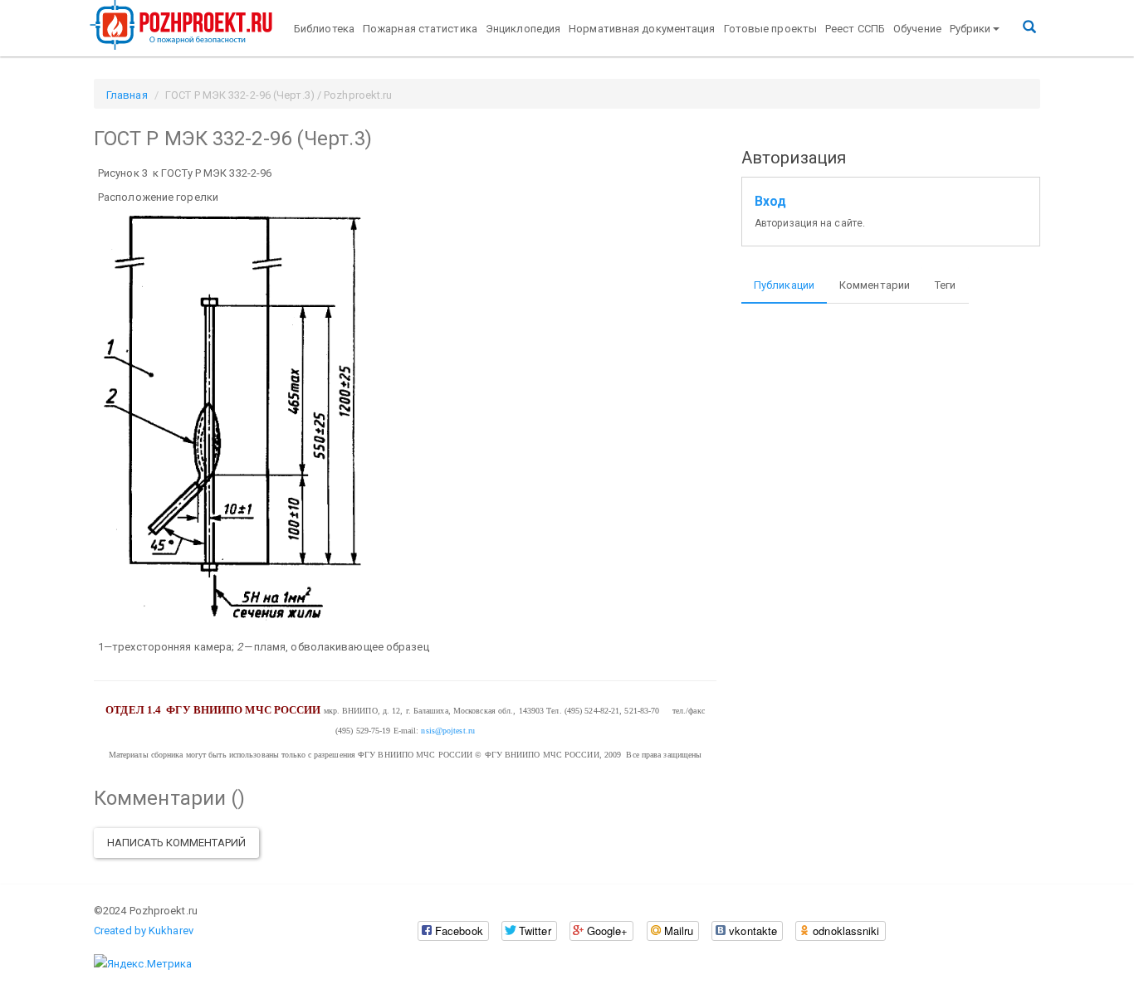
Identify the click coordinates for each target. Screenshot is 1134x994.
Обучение (917, 28)
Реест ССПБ (855, 28)
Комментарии (874, 285)
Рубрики (970, 28)
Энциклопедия (523, 28)
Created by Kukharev (143, 930)
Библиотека (324, 28)
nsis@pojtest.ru (448, 730)
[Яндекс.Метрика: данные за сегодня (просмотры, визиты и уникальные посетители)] (143, 964)
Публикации (784, 285)
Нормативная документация (642, 28)
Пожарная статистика (420, 28)
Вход (770, 201)
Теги (945, 285)
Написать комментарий (176, 842)
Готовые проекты (771, 28)
